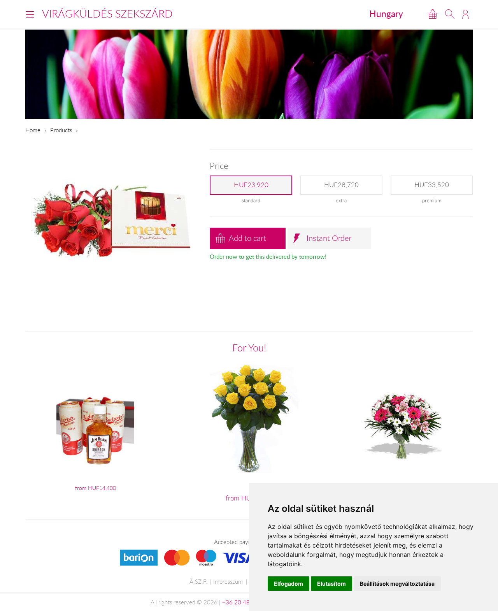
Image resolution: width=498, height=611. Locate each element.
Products (61, 130)
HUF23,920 (251, 185)
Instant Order (329, 238)
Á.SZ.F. (198, 581)
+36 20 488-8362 (246, 602)
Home (32, 130)
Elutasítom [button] (331, 583)
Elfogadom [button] (288, 583)
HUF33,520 (431, 185)
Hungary (386, 13)
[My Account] (465, 14)
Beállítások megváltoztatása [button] (397, 583)
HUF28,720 (341, 185)
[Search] (449, 14)
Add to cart (247, 238)
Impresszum (228, 581)
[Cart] (432, 14)
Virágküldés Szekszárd (107, 14)
